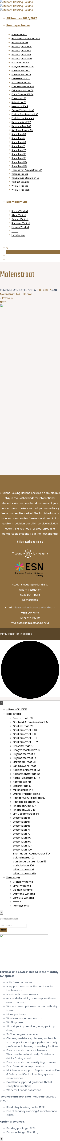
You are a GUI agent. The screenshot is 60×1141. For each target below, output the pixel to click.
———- (15, 231)
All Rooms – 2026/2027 (21, 18)
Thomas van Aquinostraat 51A (27, 169)
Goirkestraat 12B (20, 42)
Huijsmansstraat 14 (21, 74)
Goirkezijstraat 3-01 (21, 54)
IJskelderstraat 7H (21, 78)
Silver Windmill (19, 215)
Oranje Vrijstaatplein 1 (23, 110)
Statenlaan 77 (19, 150)
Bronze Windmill (20, 211)
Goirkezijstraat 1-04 (22, 46)
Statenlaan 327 (19, 162)
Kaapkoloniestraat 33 (23, 86)
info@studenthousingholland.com (34, 607)
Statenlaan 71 (18, 146)
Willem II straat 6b (21, 189)
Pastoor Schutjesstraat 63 (25, 114)
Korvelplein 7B (19, 98)
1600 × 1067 (44, 290)
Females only (18, 234)
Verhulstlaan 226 (20, 181)
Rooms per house (18, 25)
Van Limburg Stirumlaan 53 (25, 177)
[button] (33, 248)
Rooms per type (17, 202)
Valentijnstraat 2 (20, 173)
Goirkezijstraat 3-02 (22, 58)
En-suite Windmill (20, 227)
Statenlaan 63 (19, 142)
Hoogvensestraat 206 (23, 66)
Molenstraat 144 (20, 106)
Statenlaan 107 (19, 154)
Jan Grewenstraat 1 (21, 82)
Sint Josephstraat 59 (22, 130)
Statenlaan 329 (19, 165)
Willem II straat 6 (20, 185)
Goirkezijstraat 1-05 (21, 50)
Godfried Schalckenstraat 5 (26, 38)
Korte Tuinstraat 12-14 (22, 94)
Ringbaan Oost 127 (21, 122)
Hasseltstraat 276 (20, 62)
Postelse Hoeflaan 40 (23, 118)
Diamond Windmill (21, 223)
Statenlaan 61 (18, 138)
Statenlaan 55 (19, 134)
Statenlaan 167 (19, 158)
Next (3, 302)
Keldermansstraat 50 (22, 90)
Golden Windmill (20, 219)
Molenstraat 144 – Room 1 (16, 294)
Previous (7, 298)
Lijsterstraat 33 (19, 102)
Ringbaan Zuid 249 (21, 126)
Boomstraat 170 (19, 34)
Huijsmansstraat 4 (21, 70)
